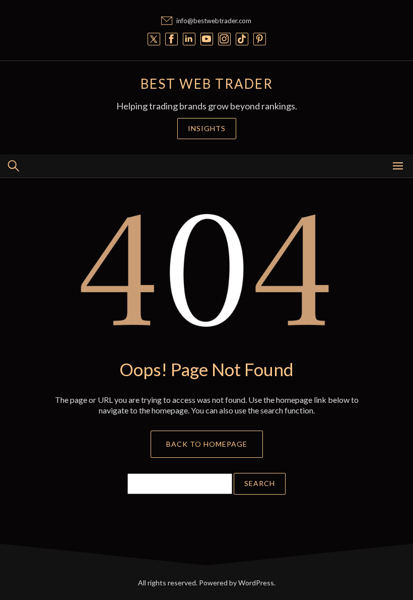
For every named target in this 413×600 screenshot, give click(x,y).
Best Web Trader (207, 84)
